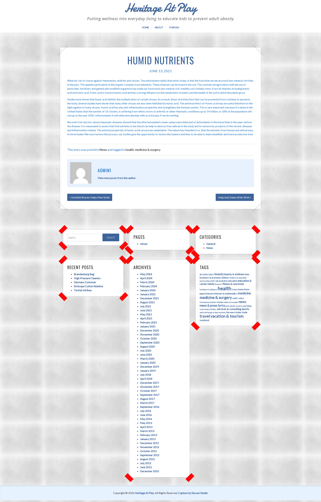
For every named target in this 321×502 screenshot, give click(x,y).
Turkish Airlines (83, 290)
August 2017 (147, 398)
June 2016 (146, 414)
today (238, 312)
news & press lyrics (212, 305)
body (247, 274)
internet (209, 293)
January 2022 (147, 294)
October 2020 (148, 338)
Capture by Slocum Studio (193, 492)
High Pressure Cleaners (87, 278)
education (232, 281)
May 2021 (146, 314)
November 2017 (149, 386)
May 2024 (146, 274)
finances (218, 284)
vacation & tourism (227, 316)
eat (217, 281)
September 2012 (149, 455)
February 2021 (148, 322)
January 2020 (147, 362)
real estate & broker (208, 309)
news (242, 302)
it (236, 294)
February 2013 (148, 434)
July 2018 (145, 374)
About (159, 27)
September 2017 (149, 394)
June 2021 (146, 310)
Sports (245, 308)
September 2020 (149, 342)
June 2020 (146, 354)
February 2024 (148, 286)
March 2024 (147, 282)
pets (228, 306)
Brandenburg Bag (84, 274)
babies (211, 274)
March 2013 (147, 430)
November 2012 (149, 447)
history (235, 289)
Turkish (174, 27)
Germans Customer (85, 282)
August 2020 (147, 346)
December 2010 (149, 471)
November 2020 (149, 334)
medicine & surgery (147, 149)
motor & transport (231, 302)
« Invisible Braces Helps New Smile (90, 197)
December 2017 (149, 382)
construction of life (207, 281)
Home (145, 27)
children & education (238, 278)
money (220, 302)
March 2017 (147, 402)
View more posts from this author (117, 177)
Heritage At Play (144, 492)
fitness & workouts (233, 283)
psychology (247, 306)
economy (223, 281)
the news (230, 312)
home (240, 289)
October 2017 (148, 390)
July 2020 (145, 350)
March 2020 (147, 358)
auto (205, 274)
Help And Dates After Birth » (234, 197)
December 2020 (149, 330)
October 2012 (148, 451)
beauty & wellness (234, 274)
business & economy (210, 277)
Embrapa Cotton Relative (88, 286)
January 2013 (147, 439)
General (210, 243)
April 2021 (146, 318)
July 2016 (145, 410)
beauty (219, 274)
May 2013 (146, 422)
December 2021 (149, 298)
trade (244, 312)
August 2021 (147, 302)
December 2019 (149, 366)
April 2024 (146, 278)
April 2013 (146, 426)
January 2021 (147, 326)
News (103, 149)
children (225, 277)
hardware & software (208, 289)
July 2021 (145, 306)
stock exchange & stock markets (213, 312)
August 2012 (147, 459)
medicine (244, 293)
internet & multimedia (224, 293)
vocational (204, 320)
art (201, 274)
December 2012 (149, 443)
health (130, 149)
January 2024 (147, 290)
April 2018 (146, 378)
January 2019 (147, 370)
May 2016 (146, 418)
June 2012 (146, 467)
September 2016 (149, 406)
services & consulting (229, 308)
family (210, 283)
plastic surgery (236, 306)
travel (205, 316)
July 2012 (145, 463)
